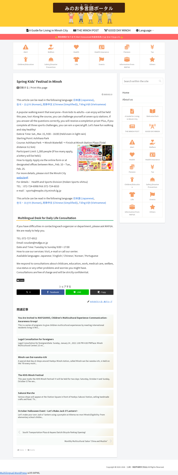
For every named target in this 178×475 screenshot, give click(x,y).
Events (21, 280)
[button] (101, 292)
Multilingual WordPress (13, 473)
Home (125, 92)
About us (127, 99)
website (21, 177)
